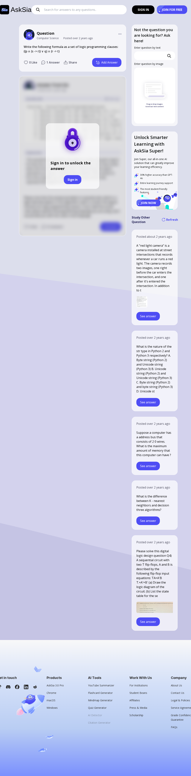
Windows (52, 707)
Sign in (73, 180)
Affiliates (134, 700)
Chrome (51, 693)
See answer (148, 316)
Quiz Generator (97, 707)
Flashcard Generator (100, 693)
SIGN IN (143, 10)
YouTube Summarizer (101, 685)
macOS (51, 700)
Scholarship (136, 715)
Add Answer (109, 62)
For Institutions (138, 685)
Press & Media (138, 707)
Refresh (171, 220)
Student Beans (138, 693)
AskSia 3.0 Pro (55, 685)
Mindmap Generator (100, 700)
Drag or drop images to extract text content (154, 105)
